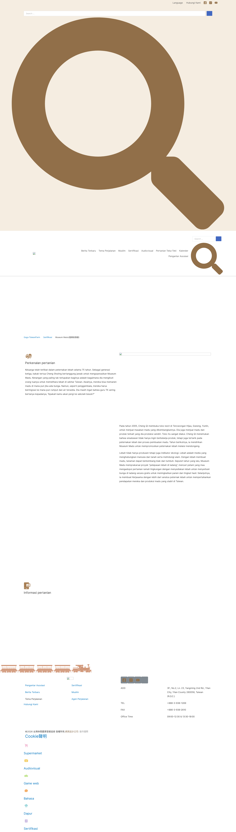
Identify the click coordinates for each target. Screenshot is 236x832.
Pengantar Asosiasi (178, 256)
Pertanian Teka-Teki (166, 250)
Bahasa (29, 798)
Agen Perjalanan (80, 699)
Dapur (28, 813)
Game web (31, 783)
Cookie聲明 (36, 736)
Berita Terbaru (88, 250)
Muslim (122, 250)
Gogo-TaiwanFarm (32, 337)
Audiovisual (147, 250)
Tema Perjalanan (107, 250)
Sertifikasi (133, 250)
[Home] (221, 2)
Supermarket (33, 753)
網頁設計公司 (71, 731)
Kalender (183, 250)
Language (178, 2)
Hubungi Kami (193, 2)
